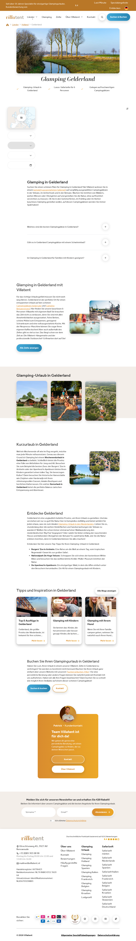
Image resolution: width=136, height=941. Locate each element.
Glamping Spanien (86, 867)
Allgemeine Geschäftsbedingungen (78, 935)
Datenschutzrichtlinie (76, 820)
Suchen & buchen (38, 688)
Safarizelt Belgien (107, 884)
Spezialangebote (119, 2)
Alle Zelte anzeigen (29, 348)
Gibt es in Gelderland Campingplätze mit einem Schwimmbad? (56, 242)
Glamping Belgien (86, 885)
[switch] (52, 821)
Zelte (58, 17)
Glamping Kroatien (86, 892)
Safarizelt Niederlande (108, 859)
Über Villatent (68, 769)
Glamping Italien (89, 872)
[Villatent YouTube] (105, 918)
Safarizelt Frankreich (107, 877)
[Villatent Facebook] (84, 918)
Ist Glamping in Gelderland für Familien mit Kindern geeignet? (55, 258)
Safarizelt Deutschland (108, 905)
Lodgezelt (86, 897)
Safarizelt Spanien (107, 866)
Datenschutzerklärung (109, 935)
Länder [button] (31, 17)
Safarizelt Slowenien (107, 898)
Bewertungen (68, 858)
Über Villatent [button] (73, 17)
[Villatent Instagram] (95, 918)
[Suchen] (102, 17)
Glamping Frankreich (87, 878)
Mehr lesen (37, 640)
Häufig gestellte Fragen (69, 864)
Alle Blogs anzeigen (106, 591)
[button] (126, 8)
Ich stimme (70, 820)
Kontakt (91, 17)
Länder (15, 24)
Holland (25, 24)
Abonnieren (101, 812)
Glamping (47, 17)
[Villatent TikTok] (116, 918)
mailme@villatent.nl (29, 863)
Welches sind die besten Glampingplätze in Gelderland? (52, 227)
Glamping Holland (86, 860)
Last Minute (100, 2)
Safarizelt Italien (110, 871)
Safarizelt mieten (107, 852)
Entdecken (114, 8)
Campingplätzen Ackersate (29, 306)
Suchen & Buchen (118, 17)
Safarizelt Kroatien (107, 891)
